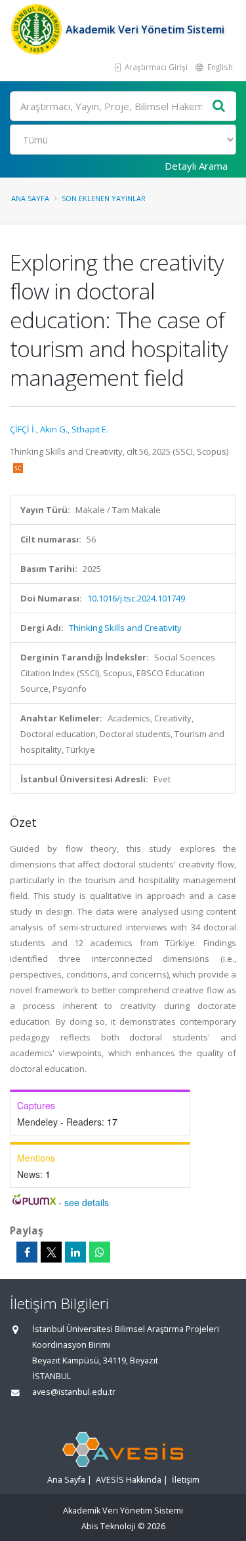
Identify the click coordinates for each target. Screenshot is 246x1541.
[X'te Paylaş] (51, 1252)
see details (86, 1202)
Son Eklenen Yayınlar (104, 198)
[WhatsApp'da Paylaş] (99, 1252)
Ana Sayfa (30, 198)
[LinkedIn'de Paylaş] (75, 1252)
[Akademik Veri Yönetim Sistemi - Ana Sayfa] (38, 29)
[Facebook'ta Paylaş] (26, 1252)
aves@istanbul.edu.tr (73, 1392)
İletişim (185, 1479)
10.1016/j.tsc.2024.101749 (136, 598)
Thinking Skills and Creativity (125, 628)
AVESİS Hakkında (128, 1479)
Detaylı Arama (196, 165)
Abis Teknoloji (108, 1526)
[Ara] (219, 106)
